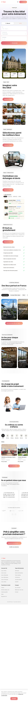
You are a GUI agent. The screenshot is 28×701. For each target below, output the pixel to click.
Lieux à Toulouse (4, 579)
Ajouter (17, 163)
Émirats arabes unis (5, 589)
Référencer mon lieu (19, 589)
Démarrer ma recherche (13, 543)
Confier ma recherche (14, 547)
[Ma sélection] (17, 2)
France (2, 587)
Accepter (14, 698)
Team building (18, 575)
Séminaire (17, 570)
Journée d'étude (18, 579)
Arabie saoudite (4, 592)
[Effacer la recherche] (22, 114)
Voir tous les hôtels (13, 465)
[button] (9, 309)
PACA (24, 295)
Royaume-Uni (4, 596)
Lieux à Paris (3, 570)
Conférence (17, 577)
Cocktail (16, 581)
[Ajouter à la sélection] (15, 446)
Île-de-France (5, 295)
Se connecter (23, 1)
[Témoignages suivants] (15, 514)
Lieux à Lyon (3, 572)
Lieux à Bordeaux (4, 577)
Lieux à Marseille (4, 575)
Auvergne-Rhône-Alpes (15, 295)
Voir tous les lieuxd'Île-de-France (13, 323)
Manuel (8, 23)
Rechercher (15, 43)
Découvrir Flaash (8, 99)
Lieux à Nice (3, 581)
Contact (16, 592)
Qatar (2, 594)
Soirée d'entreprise (19, 572)
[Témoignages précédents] (12, 514)
